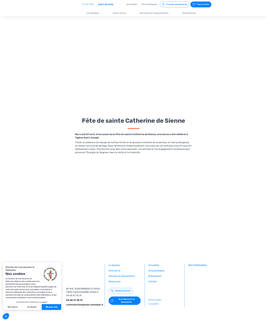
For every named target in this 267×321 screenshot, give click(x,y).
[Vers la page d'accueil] (66, 11)
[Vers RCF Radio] (200, 300)
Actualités (132, 4)
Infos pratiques (149, 4)
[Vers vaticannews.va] (200, 290)
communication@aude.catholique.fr (84, 304)
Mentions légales (154, 300)
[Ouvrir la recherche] (208, 13)
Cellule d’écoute (122, 291)
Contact (152, 281)
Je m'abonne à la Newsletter (126, 300)
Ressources (189, 13)
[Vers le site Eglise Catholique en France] (200, 272)
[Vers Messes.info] (200, 281)
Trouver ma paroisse (176, 4)
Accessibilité (153, 304)
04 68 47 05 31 (74, 300)
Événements (154, 276)
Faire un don (203, 4)
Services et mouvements (154, 13)
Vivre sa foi (119, 13)
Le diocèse (92, 13)
